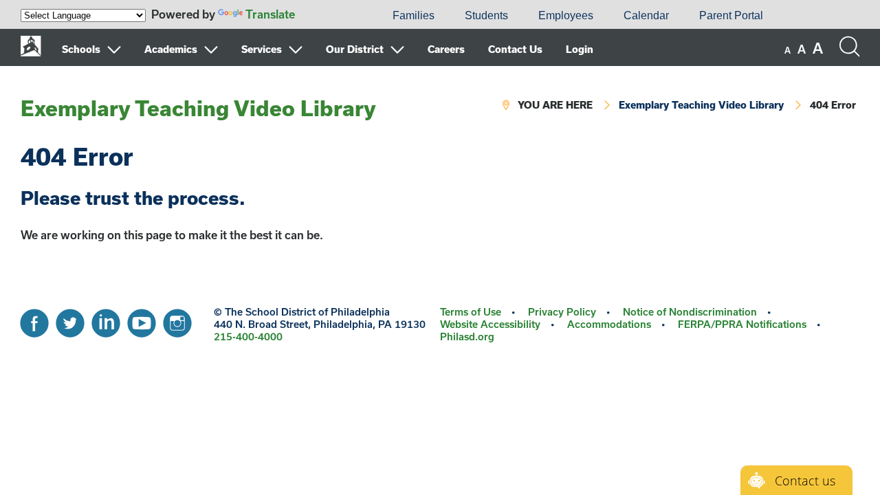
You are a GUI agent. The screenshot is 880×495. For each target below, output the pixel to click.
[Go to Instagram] (177, 319)
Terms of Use (470, 312)
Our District (355, 49)
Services (261, 49)
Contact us (805, 480)
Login (579, 49)
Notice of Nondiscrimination (690, 312)
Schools (81, 49)
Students (486, 15)
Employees (565, 15)
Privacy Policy (562, 312)
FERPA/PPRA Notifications (742, 324)
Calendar (646, 15)
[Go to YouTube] (141, 319)
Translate (270, 14)
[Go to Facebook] (34, 319)
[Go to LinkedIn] (106, 319)
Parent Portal (731, 15)
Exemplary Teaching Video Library (198, 108)
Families (413, 15)
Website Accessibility (490, 324)
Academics (170, 49)
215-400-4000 (248, 336)
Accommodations (609, 324)
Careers (446, 49)
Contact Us (515, 49)
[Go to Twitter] (70, 319)
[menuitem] (331, 16)
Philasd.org (467, 336)
